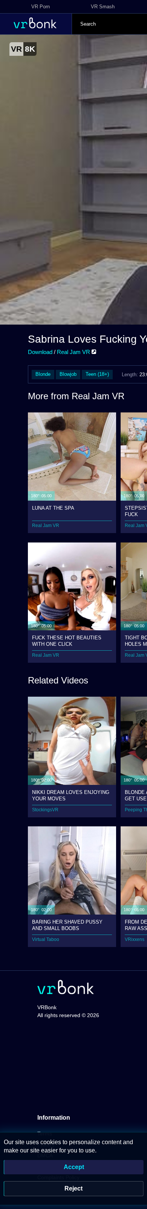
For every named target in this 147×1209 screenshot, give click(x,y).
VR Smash (103, 6)
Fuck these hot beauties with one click (66, 641)
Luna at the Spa (53, 508)
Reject (73, 1188)
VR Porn (40, 6)
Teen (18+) (97, 374)
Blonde (43, 374)
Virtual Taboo (45, 939)
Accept (74, 1167)
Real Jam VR (74, 352)
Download (40, 352)
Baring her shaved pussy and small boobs (67, 925)
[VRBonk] (65, 988)
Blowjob (68, 374)
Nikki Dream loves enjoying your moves (70, 795)
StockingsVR (45, 809)
